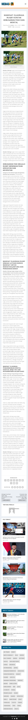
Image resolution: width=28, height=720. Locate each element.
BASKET (13, 652)
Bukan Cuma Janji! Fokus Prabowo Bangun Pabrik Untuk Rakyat (12, 558)
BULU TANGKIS (7, 658)
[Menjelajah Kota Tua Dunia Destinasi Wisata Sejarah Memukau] (14, 569)
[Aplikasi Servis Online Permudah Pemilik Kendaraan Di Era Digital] (14, 529)
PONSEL (13, 690)
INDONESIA (12, 664)
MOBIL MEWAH (7, 686)
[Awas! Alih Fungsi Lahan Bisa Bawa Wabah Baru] (4, 634)
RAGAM (14, 629)
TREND (19, 705)
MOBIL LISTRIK (13, 683)
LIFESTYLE (12, 677)
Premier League (8, 693)
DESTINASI (21, 658)
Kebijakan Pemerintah (10, 671)
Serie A (5, 699)
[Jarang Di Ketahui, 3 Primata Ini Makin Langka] (4, 628)
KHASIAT (18, 674)
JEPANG (16, 667)
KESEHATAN (21, 671)
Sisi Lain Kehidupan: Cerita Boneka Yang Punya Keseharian (16, 614)
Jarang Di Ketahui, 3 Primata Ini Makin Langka (15, 627)
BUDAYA (22, 655)
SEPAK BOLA (20, 696)
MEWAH (6, 683)
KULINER (6, 677)
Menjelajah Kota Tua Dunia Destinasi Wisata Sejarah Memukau (13, 578)
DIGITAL (15, 642)
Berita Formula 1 (8, 655)
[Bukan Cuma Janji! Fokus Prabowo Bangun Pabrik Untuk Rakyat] (14, 549)
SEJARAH (13, 696)
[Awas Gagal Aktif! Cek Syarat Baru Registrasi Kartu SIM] (4, 621)
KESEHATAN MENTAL (9, 674)
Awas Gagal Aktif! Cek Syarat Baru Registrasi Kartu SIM (15, 621)
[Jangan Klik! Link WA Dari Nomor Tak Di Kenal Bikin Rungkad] (4, 640)
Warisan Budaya (8, 708)
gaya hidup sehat (14, 661)
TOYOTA (14, 702)
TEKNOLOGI (7, 702)
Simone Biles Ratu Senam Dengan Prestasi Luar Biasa (12, 600)
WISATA (16, 708)
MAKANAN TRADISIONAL (10, 680)
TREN (13, 705)
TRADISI (20, 702)
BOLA (16, 655)
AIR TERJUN (6, 652)
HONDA (5, 664)
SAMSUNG (6, 696)
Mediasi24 (13, 716)
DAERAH (15, 617)
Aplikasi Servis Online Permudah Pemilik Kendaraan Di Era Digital (13, 537)
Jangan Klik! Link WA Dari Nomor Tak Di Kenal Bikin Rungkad (15, 640)
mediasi (12, 25)
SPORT (9, 27)
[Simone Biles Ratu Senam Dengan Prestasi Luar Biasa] (14, 590)
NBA (14, 686)
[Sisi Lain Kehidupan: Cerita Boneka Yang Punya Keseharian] (4, 615)
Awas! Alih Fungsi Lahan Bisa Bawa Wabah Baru (15, 634)
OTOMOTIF (15, 623)
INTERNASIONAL (8, 667)
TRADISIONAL (7, 705)
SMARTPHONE (12, 699)
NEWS (23, 25)
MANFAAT (20, 680)
